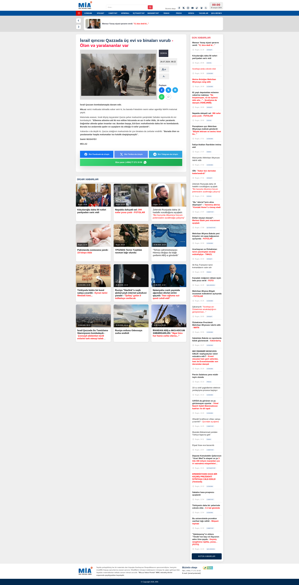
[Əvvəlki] (78, 20)
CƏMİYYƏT (113, 13)
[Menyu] (79, 13)
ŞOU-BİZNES (216, 13)
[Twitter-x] (183, 8)
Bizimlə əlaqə (170, 9)
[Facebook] (179, 8)
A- (164, 76)
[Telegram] (201, 8)
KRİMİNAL (125, 13)
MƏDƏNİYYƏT (153, 13)
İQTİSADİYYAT (139, 13)
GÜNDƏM (88, 13)
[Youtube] (192, 8)
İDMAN (166, 13)
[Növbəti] (78, 26)
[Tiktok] (197, 8)
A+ (164, 69)
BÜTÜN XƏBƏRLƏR (206, 556)
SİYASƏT (100, 13)
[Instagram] (188, 8)
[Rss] (206, 8)
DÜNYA (191, 13)
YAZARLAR (203, 13)
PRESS (179, 13)
